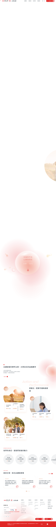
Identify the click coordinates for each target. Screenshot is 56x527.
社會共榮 (34, 3)
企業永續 (14, 3)
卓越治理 (38, 3)
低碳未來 (30, 3)
